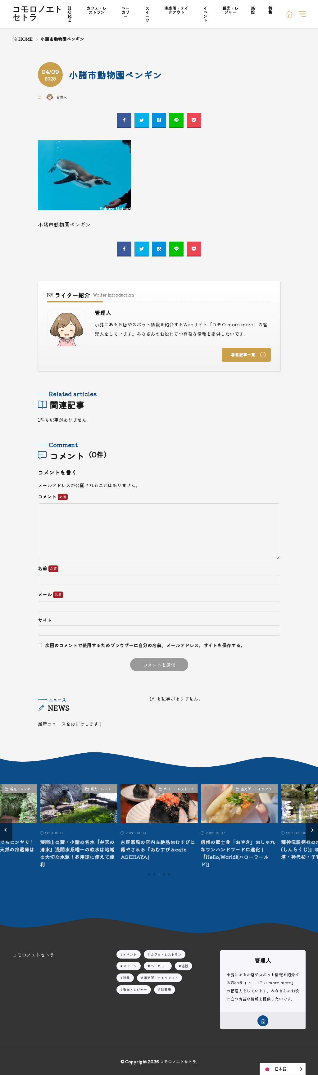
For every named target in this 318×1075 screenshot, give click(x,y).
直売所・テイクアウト (258, 788)
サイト (45, 620)
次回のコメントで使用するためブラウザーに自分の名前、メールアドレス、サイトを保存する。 (145, 645)
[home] (262, 1020)
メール (45, 594)
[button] (6, 830)
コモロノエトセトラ (37, 14)
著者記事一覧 (243, 354)
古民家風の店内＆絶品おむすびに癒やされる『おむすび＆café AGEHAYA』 (157, 849)
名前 (43, 568)
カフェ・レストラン (179, 788)
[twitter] (141, 120)
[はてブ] (159, 120)
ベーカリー (159, 965)
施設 (184, 965)
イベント (130, 954)
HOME (25, 39)
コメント (48, 497)
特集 (126, 977)
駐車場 (166, 989)
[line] (176, 120)
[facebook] (124, 120)
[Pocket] (194, 120)
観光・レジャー (22, 788)
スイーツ (130, 965)
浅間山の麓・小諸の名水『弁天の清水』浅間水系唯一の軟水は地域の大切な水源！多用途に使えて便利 (77, 853)
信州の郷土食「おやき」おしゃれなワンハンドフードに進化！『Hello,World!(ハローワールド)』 (238, 853)
